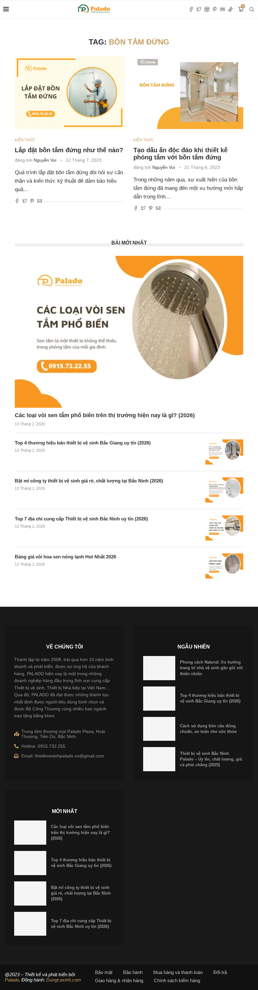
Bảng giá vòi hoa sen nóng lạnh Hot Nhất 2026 (65, 556)
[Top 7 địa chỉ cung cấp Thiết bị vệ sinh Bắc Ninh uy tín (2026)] (224, 528)
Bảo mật (103, 972)
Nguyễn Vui (45, 160)
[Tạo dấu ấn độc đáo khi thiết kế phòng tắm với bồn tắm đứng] (188, 92)
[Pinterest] (214, 9)
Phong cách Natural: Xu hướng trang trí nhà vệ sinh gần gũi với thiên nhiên (211, 668)
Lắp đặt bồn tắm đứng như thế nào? (69, 150)
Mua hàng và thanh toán (178, 972)
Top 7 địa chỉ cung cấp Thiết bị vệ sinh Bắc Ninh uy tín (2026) (81, 518)
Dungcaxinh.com (63, 979)
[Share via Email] (39, 201)
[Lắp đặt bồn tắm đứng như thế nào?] (70, 92)
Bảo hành (133, 972)
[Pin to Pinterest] (32, 201)
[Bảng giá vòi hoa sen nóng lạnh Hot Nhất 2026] (224, 565)
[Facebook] (191, 9)
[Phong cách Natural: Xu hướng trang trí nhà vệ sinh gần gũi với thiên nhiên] (159, 668)
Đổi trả (220, 972)
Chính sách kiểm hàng (177, 980)
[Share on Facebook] (17, 201)
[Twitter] (199, 9)
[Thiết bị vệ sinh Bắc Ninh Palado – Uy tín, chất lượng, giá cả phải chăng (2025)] (159, 759)
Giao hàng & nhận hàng (119, 980)
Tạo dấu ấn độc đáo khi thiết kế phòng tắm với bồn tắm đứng (180, 154)
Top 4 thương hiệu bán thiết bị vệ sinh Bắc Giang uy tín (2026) (83, 442)
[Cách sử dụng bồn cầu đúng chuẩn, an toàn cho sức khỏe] (159, 729)
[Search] (252, 9)
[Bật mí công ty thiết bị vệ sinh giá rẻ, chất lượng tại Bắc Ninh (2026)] (224, 490)
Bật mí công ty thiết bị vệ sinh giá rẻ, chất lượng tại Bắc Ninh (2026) (89, 480)
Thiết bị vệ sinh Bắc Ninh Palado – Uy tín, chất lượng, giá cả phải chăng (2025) (211, 759)
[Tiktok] (230, 9)
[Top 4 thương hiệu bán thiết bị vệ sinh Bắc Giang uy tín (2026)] (224, 452)
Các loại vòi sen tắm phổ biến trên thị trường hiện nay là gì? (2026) (105, 415)
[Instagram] (207, 9)
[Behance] (222, 9)
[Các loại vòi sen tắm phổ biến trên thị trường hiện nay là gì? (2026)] (129, 332)
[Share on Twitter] (24, 201)
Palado (12, 979)
